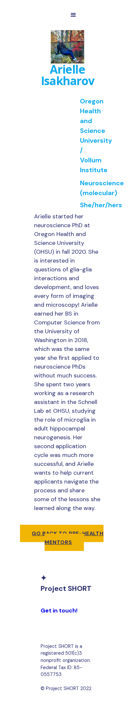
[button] (73, 15)
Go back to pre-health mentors (68, 538)
